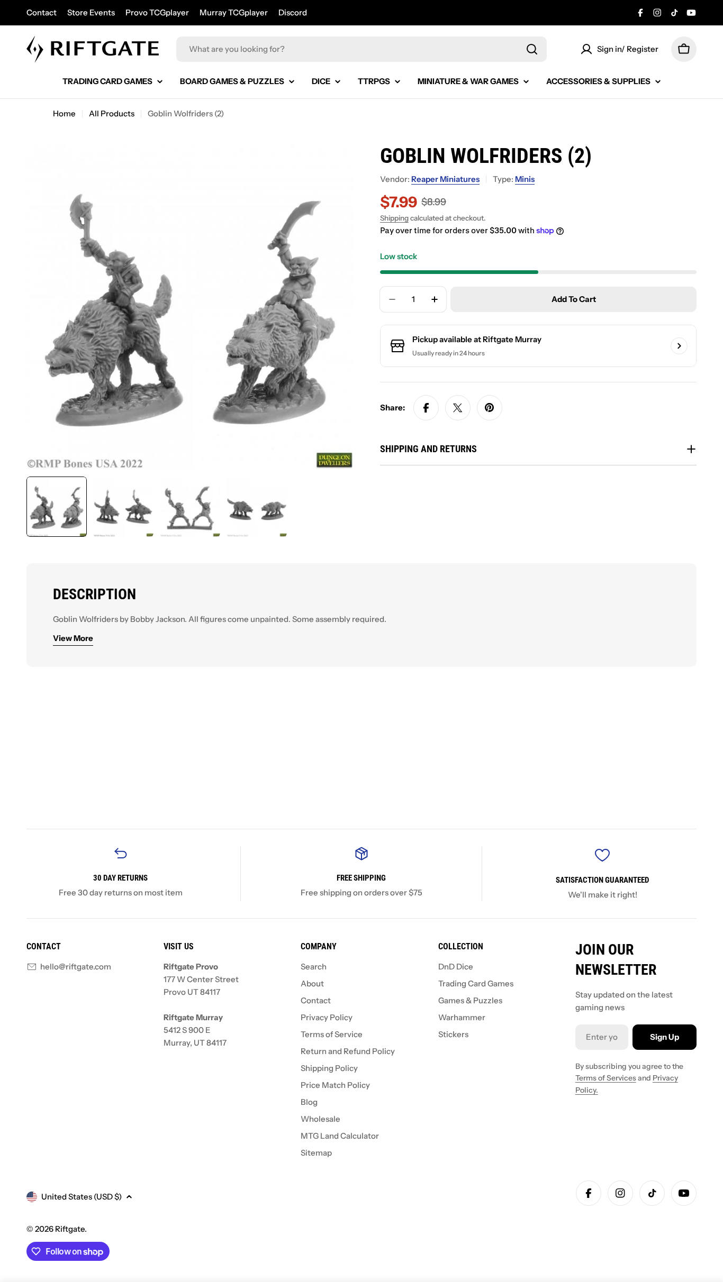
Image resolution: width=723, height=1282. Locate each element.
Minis (525, 179)
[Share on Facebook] (426, 407)
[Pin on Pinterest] (489, 407)
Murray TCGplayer (234, 12)
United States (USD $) (81, 1197)
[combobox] (361, 49)
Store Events (91, 12)
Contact (41, 12)
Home (64, 113)
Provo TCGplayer (157, 12)
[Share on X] (458, 407)
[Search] (532, 49)
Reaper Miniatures (445, 179)
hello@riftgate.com (75, 967)
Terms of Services (605, 1078)
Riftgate (70, 1229)
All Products (111, 113)
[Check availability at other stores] (679, 345)
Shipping (394, 218)
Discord (292, 12)
